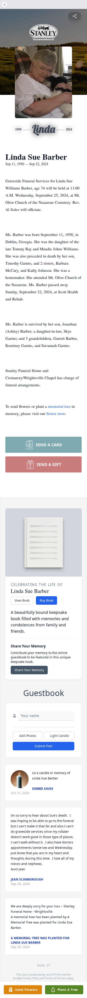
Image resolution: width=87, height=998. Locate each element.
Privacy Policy (31, 978)
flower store (55, 413)
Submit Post (43, 746)
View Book (21, 600)
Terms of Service (55, 978)
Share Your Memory (29, 670)
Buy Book (46, 600)
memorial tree (59, 406)
